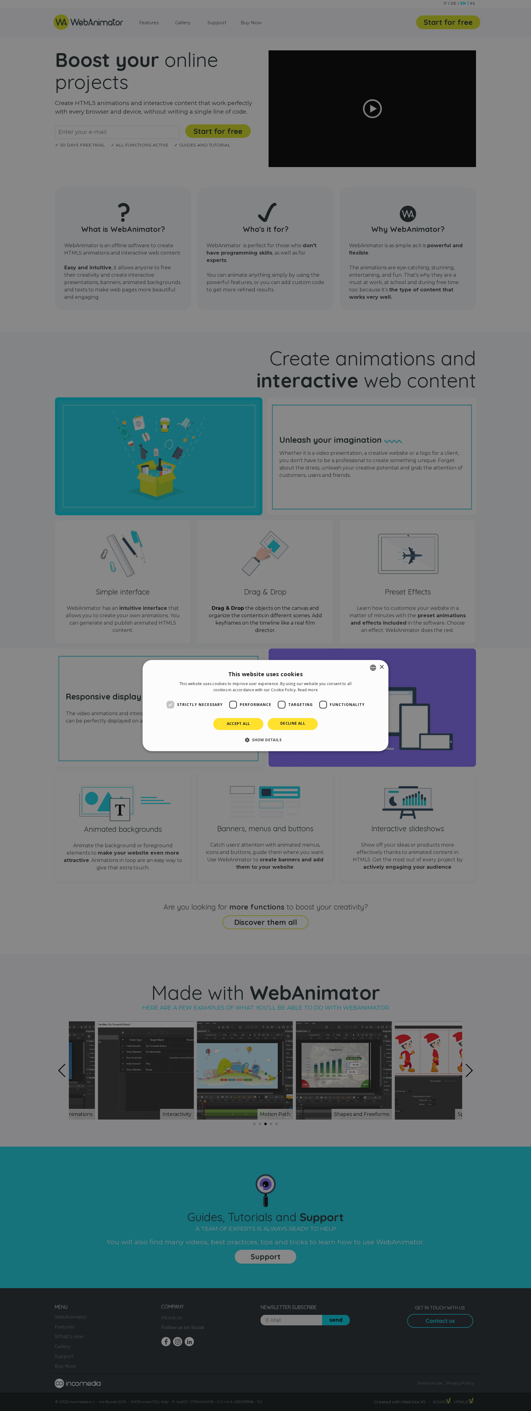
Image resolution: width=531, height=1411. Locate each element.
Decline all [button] (292, 723)
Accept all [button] (238, 724)
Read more (308, 689)
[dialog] (265, 705)
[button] (265, 739)
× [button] (381, 667)
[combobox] (373, 668)
